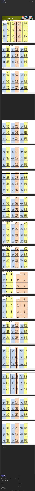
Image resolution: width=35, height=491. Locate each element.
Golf (18, 480)
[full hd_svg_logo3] (3, 0)
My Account (19, 486)
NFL (18, 478)
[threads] (7, 480)
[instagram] (5, 480)
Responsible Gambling (3, 488)
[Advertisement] (17, 9)
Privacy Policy (2, 486)
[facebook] (3, 480)
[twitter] (2, 480)
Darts (18, 481)
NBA (18, 479)
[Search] (33, 1)
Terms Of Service (3, 487)
